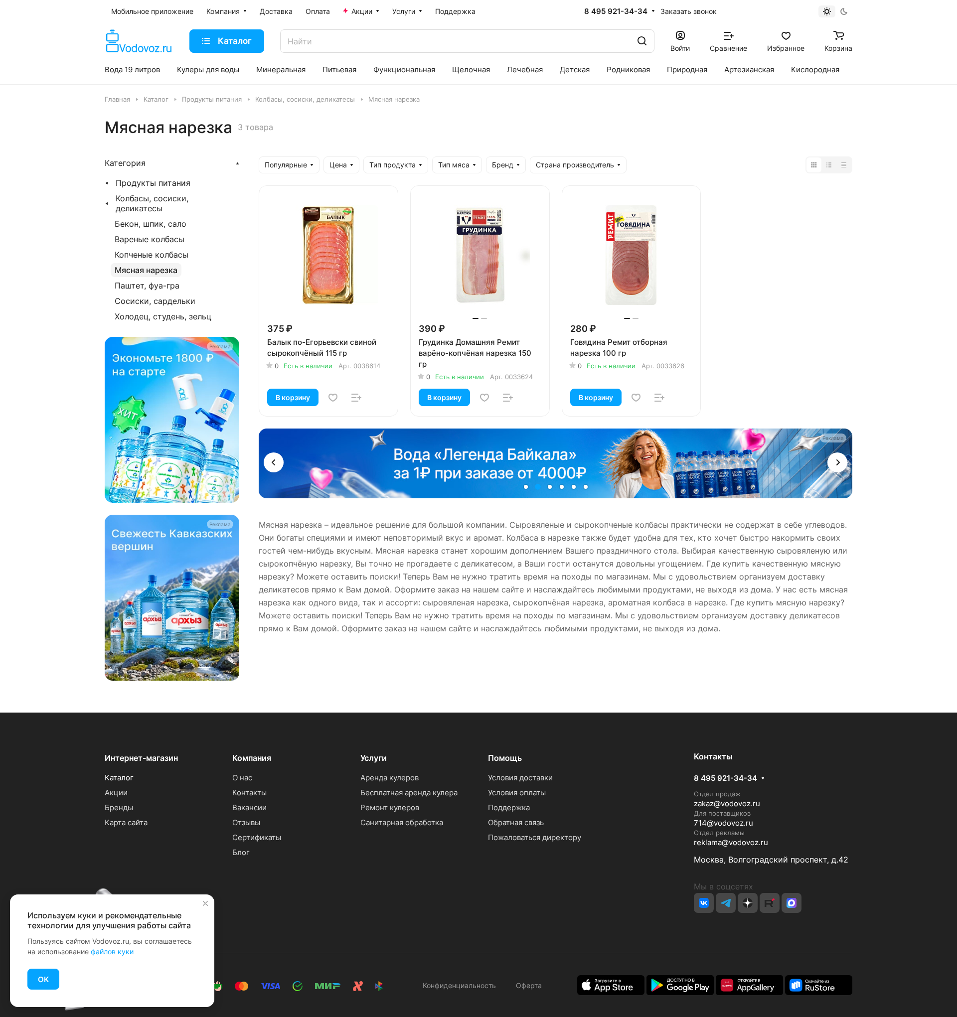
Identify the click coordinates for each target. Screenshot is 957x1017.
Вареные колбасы (149, 239)
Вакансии (249, 807)
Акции (116, 792)
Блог (241, 852)
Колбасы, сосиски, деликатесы (152, 203)
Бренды (119, 807)
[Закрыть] (205, 903)
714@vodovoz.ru (723, 823)
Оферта (527, 985)
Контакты (249, 792)
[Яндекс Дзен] (748, 903)
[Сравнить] (356, 397)
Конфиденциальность (459, 985)
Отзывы (246, 822)
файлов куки (112, 951)
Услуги (373, 758)
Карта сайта (126, 822)
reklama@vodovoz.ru (731, 842)
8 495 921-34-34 (615, 11)
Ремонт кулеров (389, 807)
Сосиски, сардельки (155, 301)
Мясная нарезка (146, 270)
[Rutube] (770, 903)
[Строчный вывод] (828, 164)
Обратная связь (516, 822)
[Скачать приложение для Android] (680, 984)
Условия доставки (520, 777)
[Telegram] (726, 903)
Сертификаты (256, 837)
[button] (274, 462)
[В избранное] (332, 397)
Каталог (119, 777)
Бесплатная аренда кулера (409, 792)
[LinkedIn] (791, 903)
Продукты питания (153, 183)
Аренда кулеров (389, 777)
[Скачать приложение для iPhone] (610, 984)
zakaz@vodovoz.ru (727, 803)
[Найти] (642, 41)
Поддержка (509, 807)
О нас (242, 777)
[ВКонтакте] (704, 903)
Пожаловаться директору (534, 837)
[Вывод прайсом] (843, 164)
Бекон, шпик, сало (150, 224)
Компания (251, 758)
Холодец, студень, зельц (163, 316)
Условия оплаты (517, 792)
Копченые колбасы (151, 255)
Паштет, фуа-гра (147, 286)
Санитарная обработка (401, 822)
